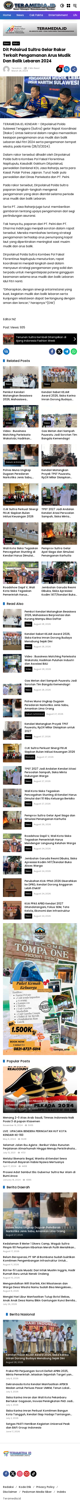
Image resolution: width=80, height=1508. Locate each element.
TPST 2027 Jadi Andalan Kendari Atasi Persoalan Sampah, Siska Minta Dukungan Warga (57, 513)
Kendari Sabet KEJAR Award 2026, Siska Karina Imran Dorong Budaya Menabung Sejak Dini (58, 395)
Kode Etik (25, 1487)
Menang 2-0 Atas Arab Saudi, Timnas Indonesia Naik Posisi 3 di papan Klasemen (38, 1119)
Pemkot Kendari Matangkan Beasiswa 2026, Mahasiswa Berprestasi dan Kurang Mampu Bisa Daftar (19, 395)
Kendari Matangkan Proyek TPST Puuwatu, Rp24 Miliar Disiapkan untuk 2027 (56, 473)
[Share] (74, 69)
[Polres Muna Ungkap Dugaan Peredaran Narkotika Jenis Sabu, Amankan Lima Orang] (21, 455)
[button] (62, 5)
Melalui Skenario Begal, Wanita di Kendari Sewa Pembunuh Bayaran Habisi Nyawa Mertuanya (35, 1160)
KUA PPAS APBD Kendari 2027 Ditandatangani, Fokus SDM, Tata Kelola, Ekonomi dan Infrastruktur (47, 907)
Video (9, 422)
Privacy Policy (45, 1487)
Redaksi (8, 1487)
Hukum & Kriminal (15, 462)
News (7, 43)
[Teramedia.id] (29, 5)
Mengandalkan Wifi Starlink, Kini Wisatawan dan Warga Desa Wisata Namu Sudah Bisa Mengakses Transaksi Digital (37, 1285)
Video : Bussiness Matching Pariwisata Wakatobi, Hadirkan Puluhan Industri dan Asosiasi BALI (17, 434)
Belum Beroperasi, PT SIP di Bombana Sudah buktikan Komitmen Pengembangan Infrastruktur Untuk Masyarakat (39, 1259)
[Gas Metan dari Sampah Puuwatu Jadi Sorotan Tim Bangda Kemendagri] (59, 416)
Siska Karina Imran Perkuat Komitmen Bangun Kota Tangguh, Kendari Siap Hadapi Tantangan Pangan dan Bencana (38, 1412)
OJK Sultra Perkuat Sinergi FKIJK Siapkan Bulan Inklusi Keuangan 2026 (20, 513)
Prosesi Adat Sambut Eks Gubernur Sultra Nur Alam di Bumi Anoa (39, 1174)
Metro (16, 43)
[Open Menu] (68, 5)
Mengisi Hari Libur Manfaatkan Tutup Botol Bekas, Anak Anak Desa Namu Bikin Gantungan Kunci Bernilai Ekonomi (39, 1298)
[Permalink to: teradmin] (7, 69)
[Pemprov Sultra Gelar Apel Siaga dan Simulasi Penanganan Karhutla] (59, 533)
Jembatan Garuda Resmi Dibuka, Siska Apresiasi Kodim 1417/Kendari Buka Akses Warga (58, 591)
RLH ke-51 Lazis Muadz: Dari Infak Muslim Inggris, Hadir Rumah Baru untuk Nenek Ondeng (39, 1272)
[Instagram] (20, 1474)
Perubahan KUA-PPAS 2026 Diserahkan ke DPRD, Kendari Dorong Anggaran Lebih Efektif (51, 884)
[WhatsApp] (74, 351)
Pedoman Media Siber (37, 1492)
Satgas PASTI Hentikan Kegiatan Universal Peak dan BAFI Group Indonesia (38, 1425)
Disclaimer (10, 1492)
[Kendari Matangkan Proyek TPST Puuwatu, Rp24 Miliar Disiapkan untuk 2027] (59, 455)
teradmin (17, 68)
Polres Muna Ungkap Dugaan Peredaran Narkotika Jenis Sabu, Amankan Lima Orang (17, 473)
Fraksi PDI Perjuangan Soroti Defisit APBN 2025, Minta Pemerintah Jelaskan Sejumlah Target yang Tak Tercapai (39, 1373)
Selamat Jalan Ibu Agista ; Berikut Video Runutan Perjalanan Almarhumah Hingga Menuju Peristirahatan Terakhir (39, 1147)
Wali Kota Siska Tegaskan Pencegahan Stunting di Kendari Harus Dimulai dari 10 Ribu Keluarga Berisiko (20, 552)
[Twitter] (59, 351)
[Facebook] (52, 351)
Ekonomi (10, 501)
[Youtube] (27, 1474)
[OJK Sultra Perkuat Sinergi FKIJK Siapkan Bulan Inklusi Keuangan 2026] (21, 494)
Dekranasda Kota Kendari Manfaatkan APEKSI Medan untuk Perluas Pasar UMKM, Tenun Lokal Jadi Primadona (37, 1386)
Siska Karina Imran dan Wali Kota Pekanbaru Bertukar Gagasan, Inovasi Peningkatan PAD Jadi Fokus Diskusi (39, 1399)
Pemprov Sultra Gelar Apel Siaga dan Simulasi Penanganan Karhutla (57, 552)
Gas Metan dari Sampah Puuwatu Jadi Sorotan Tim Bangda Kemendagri (59, 434)
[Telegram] (66, 351)
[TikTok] (33, 1474)
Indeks (61, 1492)
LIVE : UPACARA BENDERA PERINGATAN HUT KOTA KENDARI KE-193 (35, 1133)
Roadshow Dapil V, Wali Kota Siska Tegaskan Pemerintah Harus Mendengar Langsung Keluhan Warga (19, 591)
